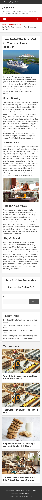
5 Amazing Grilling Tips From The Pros (22, 287)
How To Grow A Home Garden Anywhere (21, 280)
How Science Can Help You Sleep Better (18, 338)
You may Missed (11, 346)
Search (6, 297)
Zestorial (8, 8)
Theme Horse (24, 493)
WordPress (28, 496)
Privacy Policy (31, 490)
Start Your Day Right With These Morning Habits (20, 336)
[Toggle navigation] (5, 19)
